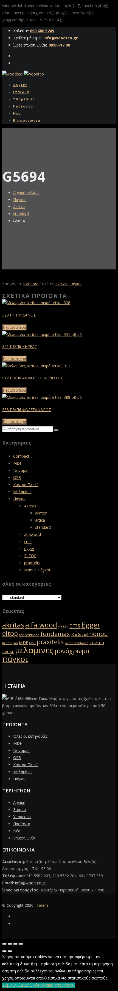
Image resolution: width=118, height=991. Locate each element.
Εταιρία (19, 809)
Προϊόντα (21, 823)
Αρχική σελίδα (26, 192)
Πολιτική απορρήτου (56, 985)
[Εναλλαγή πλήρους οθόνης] (10, 944)
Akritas (19, 206)
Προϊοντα (23, 106)
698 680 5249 (42, 30)
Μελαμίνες (22, 491)
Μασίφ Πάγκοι (37, 569)
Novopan (21, 470)
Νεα (17, 113)
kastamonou (89, 633)
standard (21, 213)
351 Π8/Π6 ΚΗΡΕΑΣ (19, 346)
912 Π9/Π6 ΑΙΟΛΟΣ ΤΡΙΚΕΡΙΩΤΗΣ (32, 377)
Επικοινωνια (27, 120)
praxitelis (32, 562)
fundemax (55, 633)
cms (28, 541)
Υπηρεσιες (24, 99)
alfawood (32, 534)
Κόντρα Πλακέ (25, 484)
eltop (10, 633)
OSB (17, 477)
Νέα (16, 830)
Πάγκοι (19, 199)
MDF (17, 463)
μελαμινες (34, 650)
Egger (90, 625)
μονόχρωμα (72, 650)
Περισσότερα (14, 327)
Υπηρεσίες (22, 816)
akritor (41, 513)
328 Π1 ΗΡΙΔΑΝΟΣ (19, 315)
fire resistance (29, 635)
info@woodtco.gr (60, 37)
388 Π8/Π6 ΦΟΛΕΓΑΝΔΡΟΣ (26, 409)
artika (40, 520)
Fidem (42, 905)
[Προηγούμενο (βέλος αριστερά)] (4, 951)
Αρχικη (20, 85)
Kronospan (10, 643)
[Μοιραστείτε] (15, 944)
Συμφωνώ (11, 985)
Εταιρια (21, 92)
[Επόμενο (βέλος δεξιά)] (10, 951)
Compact (21, 456)
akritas (61, 283)
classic (63, 626)
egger (29, 548)
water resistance (76, 643)
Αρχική (19, 802)
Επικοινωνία (24, 838)
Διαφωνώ (29, 985)
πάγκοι (75, 283)
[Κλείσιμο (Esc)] (21, 944)
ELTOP (30, 555)
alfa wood (41, 624)
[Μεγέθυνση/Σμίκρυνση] (4, 944)
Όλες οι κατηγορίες (30, 736)
